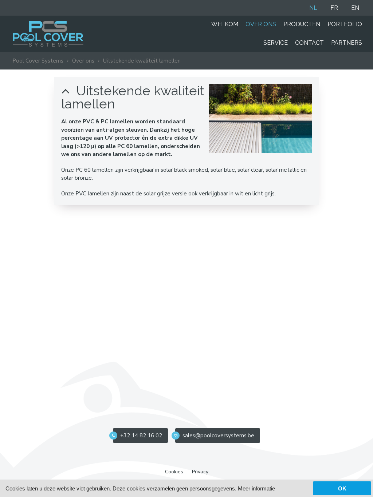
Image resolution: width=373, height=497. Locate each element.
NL (313, 7)
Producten (301, 24)
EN (355, 7)
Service (275, 42)
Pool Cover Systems (37, 60)
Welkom (224, 24)
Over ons (261, 24)
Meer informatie (256, 488)
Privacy (200, 471)
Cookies (174, 471)
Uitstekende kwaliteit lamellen (142, 60)
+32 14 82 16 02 (141, 435)
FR (334, 7)
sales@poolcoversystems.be (218, 435)
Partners (346, 42)
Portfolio (344, 24)
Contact (309, 42)
